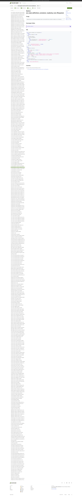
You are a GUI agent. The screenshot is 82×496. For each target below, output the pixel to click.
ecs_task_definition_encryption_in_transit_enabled (18, 168)
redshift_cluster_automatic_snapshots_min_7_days (18, 374)
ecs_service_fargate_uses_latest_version (16, 164)
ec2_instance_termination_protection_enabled (17, 147)
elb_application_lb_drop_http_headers (16, 201)
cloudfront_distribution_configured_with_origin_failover (18, 51)
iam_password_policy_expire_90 (15, 265)
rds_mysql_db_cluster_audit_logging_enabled (17, 373)
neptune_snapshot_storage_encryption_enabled (18, 323)
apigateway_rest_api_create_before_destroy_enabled (18, 22)
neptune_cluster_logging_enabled (16, 320)
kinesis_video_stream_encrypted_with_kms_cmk (17, 274)
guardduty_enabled (14, 253)
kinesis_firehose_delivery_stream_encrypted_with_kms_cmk (18, 269)
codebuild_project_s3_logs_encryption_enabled (17, 84)
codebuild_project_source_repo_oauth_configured (18, 85)
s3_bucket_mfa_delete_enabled (15, 400)
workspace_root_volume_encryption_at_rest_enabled (18, 478)
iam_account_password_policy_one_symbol (17, 259)
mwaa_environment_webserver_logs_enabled (17, 310)
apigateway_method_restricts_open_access (17, 17)
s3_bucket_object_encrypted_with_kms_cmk (17, 403)
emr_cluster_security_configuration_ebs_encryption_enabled (18, 217)
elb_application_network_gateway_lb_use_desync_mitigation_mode (18, 206)
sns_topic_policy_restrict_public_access (16, 427)
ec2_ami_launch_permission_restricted (16, 135)
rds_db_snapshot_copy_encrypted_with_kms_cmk (18, 369)
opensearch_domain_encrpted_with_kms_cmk (17, 324)
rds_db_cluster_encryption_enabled (16, 337)
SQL (66, 14)
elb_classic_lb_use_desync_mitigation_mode (17, 209)
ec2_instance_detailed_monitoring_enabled (17, 139)
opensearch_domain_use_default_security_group (18, 327)
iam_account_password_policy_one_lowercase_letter (18, 256)
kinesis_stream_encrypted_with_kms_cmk (17, 272)
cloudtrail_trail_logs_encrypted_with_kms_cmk (17, 68)
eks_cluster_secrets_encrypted (15, 185)
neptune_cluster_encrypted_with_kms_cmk (17, 315)
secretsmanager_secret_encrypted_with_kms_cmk (18, 420)
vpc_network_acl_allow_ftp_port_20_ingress (17, 445)
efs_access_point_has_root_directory (16, 172)
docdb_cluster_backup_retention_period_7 (17, 112)
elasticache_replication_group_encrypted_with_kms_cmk (18, 190)
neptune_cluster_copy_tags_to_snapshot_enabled (18, 314)
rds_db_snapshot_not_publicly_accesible (16, 370)
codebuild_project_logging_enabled (16, 80)
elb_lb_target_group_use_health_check (16, 213)
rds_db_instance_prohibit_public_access (16, 364)
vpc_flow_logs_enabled (14, 442)
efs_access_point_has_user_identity (16, 173)
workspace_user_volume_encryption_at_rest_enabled (18, 479)
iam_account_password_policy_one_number (17, 257)
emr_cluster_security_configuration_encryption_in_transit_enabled (18, 218)
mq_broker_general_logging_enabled (16, 301)
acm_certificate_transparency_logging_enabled (17, 13)
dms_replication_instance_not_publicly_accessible (18, 108)
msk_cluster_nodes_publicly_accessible (16, 307)
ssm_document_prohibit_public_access (16, 433)
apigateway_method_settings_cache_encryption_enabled (18, 20)
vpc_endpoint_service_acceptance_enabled (17, 441)
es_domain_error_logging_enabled (16, 231)
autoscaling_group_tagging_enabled (16, 42)
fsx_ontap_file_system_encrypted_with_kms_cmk (18, 240)
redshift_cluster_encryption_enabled (16, 378)
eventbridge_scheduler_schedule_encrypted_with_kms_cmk (18, 238)
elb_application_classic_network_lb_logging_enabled (18, 198)
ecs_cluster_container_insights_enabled (16, 160)
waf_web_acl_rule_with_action (15, 475)
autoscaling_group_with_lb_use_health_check (17, 45)
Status (11, 494)
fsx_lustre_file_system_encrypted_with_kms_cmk (18, 239)
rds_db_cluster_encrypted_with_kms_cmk (17, 336)
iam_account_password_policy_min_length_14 (17, 255)
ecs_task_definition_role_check (15, 171)
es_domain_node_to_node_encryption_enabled (17, 235)
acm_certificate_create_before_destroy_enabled (17, 12)
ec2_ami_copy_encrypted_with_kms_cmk (16, 127)
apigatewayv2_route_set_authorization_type (17, 29)
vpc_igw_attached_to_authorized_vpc (16, 444)
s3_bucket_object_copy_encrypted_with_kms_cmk (18, 402)
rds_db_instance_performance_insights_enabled (18, 361)
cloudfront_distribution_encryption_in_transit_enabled (18, 55)
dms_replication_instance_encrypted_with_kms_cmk (18, 106)
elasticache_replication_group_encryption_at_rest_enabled (18, 192)
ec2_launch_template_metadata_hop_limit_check (18, 154)
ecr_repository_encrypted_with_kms (16, 155)
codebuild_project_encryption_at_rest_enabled (17, 79)
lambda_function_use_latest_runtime (16, 285)
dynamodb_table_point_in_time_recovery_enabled (18, 122)
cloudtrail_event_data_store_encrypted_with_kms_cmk (18, 67)
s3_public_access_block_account (15, 408)
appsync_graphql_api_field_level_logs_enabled (17, 37)
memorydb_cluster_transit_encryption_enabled (17, 293)
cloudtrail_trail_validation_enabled (16, 71)
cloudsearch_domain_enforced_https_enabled (17, 63)
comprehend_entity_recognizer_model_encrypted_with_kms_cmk (18, 89)
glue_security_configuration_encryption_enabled (18, 252)
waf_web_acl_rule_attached (15, 474)
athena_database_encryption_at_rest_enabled (17, 38)
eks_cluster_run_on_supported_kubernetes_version (18, 184)
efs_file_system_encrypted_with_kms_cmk (17, 177)
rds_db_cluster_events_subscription (16, 339)
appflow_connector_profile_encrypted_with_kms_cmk (18, 30)
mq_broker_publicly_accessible (15, 302)
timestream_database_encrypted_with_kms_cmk (18, 436)
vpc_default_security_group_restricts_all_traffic (17, 437)
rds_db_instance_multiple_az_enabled (16, 360)
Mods (12, 5)
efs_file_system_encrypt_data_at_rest (16, 176)
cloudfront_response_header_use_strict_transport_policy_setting (18, 62)
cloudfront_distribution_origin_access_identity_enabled (18, 58)
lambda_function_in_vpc (14, 282)
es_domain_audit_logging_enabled (16, 222)
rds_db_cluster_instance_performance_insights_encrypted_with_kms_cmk (18, 344)
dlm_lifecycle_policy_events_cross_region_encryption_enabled (18, 101)
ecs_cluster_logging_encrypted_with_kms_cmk (17, 163)
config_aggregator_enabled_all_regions (16, 92)
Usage (67, 11)
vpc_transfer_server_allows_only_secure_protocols (18, 466)
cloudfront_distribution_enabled (15, 54)
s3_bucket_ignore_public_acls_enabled (16, 398)
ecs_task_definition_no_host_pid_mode (16, 169)
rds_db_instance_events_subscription (16, 356)
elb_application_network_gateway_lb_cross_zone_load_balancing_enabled (18, 205)
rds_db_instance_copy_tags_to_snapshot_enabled (18, 352)
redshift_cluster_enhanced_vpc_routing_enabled (18, 381)
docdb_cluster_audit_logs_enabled (16, 110)
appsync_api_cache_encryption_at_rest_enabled (18, 33)
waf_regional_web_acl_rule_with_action (16, 471)
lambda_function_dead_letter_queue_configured (18, 280)
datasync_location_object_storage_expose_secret (18, 96)
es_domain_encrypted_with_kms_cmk (16, 227)
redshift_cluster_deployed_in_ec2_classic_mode (17, 377)
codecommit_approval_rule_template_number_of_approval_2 (18, 87)
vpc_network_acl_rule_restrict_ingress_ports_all (17, 450)
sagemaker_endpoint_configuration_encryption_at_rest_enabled (18, 411)
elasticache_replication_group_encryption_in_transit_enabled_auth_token (18, 194)
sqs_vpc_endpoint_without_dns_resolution (17, 432)
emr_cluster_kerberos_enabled (15, 215)
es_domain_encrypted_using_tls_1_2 (16, 226)
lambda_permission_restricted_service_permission (18, 289)
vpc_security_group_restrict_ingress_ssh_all (17, 462)
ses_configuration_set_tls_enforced (16, 421)
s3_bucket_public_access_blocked (15, 406)
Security (65, 494)
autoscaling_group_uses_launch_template (17, 43)
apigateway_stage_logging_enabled (16, 28)
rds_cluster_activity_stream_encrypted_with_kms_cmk (18, 331)
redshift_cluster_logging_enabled (15, 383)
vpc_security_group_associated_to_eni (16, 458)
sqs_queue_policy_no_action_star (15, 429)
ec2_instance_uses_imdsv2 (14, 150)
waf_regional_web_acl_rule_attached (16, 470)
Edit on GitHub (69, 18)
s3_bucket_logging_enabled (15, 399)
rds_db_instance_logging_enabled (16, 358)
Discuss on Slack (69, 19)
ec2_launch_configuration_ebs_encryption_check (18, 151)
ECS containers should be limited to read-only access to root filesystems (38, 69)
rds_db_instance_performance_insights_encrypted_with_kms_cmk (18, 362)
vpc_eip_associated (13, 440)
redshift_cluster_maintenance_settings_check (17, 385)
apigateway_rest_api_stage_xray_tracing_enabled (18, 25)
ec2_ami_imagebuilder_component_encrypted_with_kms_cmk (18, 131)
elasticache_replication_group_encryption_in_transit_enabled (18, 193)
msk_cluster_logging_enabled (15, 306)
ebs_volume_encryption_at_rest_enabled (16, 126)
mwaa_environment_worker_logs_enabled (17, 311)
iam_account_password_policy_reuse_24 (16, 261)
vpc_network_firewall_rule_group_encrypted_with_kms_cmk (18, 457)
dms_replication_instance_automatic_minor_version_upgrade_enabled (18, 105)
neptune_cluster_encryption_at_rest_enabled (17, 316)
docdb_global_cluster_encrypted (15, 118)
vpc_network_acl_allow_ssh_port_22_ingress (17, 449)
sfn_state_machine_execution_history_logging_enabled (18, 423)
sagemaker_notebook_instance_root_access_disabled (18, 416)
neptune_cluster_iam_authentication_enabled (17, 318)
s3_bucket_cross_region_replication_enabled (17, 394)
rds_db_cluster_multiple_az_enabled (16, 345)
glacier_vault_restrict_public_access (16, 244)
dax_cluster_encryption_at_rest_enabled (16, 97)
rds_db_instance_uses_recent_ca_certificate (17, 365)
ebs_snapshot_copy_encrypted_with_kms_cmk (17, 125)
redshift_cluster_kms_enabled (15, 382)
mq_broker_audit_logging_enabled (16, 295)
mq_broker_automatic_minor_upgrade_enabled (17, 297)
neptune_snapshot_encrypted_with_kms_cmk (17, 322)
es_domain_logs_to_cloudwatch (15, 234)
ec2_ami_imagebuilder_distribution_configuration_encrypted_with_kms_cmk (18, 133)
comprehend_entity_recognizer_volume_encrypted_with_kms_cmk (18, 91)
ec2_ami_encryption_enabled (15, 130)
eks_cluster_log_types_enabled (15, 181)
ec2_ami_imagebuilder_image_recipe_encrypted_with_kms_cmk (18, 134)
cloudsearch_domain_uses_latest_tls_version (17, 64)
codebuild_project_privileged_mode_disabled (17, 83)
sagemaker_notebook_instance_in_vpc (16, 415)
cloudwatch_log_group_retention (15, 75)
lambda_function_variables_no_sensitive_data (17, 286)
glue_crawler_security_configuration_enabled (17, 247)
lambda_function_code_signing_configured (17, 277)
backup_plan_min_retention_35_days (16, 47)
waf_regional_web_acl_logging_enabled (16, 469)
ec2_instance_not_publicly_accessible (16, 143)
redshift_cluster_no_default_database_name (17, 386)
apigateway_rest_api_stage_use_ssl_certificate (17, 24)
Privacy (69, 494)
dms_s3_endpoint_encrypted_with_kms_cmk (17, 109)
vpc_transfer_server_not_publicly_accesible (17, 467)
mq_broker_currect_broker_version (16, 298)
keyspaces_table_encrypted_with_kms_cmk (17, 268)
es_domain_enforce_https (14, 230)
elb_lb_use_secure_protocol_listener (16, 214)
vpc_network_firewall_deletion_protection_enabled (18, 453)
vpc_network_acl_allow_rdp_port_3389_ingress (17, 448)
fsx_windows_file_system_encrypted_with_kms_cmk (18, 243)
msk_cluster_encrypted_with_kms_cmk (16, 303)
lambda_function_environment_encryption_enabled (18, 281)
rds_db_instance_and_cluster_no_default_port (17, 348)
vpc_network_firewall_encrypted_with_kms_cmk (17, 454)
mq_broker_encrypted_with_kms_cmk (16, 299)
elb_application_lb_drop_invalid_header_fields (17, 202)
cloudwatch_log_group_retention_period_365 (17, 76)
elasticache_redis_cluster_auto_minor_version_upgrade (18, 188)
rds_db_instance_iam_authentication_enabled (17, 357)
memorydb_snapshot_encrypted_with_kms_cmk (17, 294)
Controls (67, 15)
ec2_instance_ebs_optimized (15, 142)
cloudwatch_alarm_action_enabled (16, 72)
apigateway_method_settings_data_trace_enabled (18, 21)
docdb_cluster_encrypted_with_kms (16, 113)
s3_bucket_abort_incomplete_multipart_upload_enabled (18, 391)
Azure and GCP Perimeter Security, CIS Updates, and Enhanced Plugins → (41, 0)
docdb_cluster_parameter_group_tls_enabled (17, 117)
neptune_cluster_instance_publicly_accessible (17, 319)
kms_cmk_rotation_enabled (15, 276)
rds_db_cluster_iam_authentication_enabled (17, 340)
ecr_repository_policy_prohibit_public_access (17, 156)
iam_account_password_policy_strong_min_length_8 (18, 264)
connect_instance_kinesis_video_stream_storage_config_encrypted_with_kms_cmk (18, 93)
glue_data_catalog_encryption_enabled (16, 248)
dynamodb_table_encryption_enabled (16, 121)
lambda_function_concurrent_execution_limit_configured (18, 278)
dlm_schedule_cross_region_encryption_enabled (18, 104)
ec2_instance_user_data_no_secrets (16, 148)
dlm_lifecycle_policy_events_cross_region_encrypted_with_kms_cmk (18, 100)
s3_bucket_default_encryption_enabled (16, 395)
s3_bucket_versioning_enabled (15, 407)
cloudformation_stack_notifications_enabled (17, 50)
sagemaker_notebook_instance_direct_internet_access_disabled (18, 412)
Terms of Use (61, 494)
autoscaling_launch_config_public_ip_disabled (17, 46)
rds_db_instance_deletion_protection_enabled (17, 353)
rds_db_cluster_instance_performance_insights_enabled (18, 343)
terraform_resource (30, 26)
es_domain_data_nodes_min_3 (15, 223)
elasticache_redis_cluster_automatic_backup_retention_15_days (18, 189)
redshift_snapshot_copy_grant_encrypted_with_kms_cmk (18, 390)
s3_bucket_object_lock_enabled (15, 404)
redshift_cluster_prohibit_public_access (16, 387)
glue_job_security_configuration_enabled (17, 251)
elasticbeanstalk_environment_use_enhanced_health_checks (18, 196)
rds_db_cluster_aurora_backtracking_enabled (17, 332)
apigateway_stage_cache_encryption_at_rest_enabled (18, 26)
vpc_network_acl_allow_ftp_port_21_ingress (17, 446)
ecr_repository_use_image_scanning (16, 159)
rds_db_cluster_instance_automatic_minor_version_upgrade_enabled (18, 341)
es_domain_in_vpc (13, 232)
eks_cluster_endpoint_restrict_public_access (17, 180)
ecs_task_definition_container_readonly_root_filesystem (18, 167)
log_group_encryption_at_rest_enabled (16, 290)
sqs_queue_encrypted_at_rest (15, 428)
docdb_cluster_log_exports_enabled (16, 114)
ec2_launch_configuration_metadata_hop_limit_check (18, 152)
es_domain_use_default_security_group (16, 236)
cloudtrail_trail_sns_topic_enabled (16, 70)
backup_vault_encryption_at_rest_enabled (17, 49)
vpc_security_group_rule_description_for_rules (17, 463)
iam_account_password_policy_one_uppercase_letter (18, 260)
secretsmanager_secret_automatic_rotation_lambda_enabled (18, 419)
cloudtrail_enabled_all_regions (15, 66)
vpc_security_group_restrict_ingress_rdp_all (17, 461)
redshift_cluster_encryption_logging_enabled (17, 379)
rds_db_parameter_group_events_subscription (17, 366)
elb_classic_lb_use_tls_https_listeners (16, 211)
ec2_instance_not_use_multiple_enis (16, 146)
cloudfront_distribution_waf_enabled (16, 59)
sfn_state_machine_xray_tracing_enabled (17, 424)
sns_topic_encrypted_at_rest (15, 425)
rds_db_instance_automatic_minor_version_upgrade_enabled (18, 349)
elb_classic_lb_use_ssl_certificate (15, 210)
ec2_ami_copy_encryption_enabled (16, 129)
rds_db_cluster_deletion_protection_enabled (17, 335)
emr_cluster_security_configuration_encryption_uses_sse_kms (18, 219)
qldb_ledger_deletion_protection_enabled (17, 328)
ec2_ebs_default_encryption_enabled (16, 138)
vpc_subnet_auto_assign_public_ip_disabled (17, 465)
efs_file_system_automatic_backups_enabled (17, 175)
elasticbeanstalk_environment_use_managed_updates (18, 197)
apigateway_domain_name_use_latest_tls (17, 16)
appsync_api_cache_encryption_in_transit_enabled (18, 34)
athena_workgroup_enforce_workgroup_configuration (18, 41)
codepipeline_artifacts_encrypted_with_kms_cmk (18, 88)
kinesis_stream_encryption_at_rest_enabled (17, 273)
